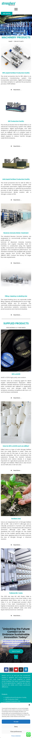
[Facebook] (6, 669)
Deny (16, 726)
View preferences (16, 731)
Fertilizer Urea (16, 518)
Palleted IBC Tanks (16, 593)
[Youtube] (16, 669)
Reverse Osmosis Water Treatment (16, 233)
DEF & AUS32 (16, 374)
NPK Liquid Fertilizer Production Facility (16, 73)
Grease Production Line (12, 701)
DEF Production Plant (11, 699)
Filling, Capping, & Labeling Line (16, 296)
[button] (29, 705)
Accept (16, 721)
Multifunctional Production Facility (15, 697)
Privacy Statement (16, 735)
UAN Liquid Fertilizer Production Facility (16, 179)
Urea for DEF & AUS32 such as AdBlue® (16, 446)
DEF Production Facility (16, 121)
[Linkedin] (26, 669)
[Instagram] (21, 669)
